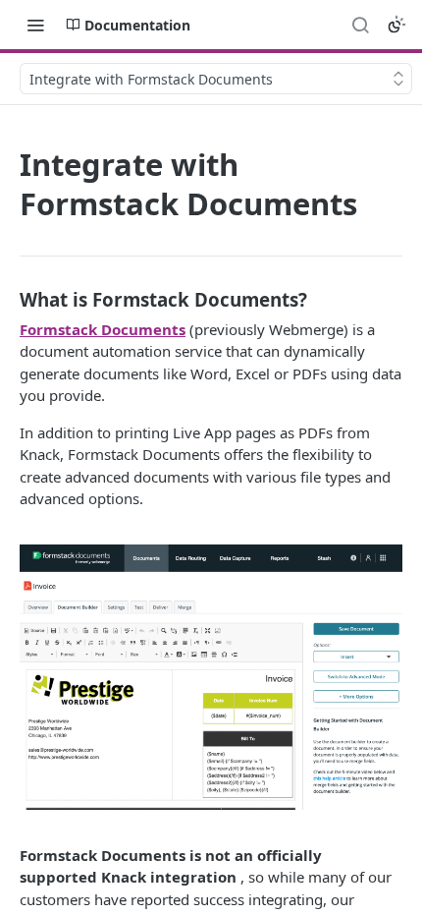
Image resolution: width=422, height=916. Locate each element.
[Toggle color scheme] (396, 24)
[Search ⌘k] (360, 24)
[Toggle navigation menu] (35, 24)
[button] (211, 675)
